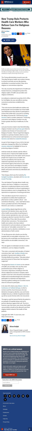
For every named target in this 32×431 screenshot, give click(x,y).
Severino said (5, 139)
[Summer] (16, 9)
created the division (21, 139)
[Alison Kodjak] (4, 328)
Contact (5, 415)
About (4, 406)
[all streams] (30, 429)
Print (28, 33)
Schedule (5, 409)
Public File (5, 418)
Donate (27, 2)
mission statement (7, 146)
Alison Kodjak (14, 326)
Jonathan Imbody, (19, 253)
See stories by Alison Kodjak (17, 335)
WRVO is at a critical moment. (12, 349)
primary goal (20, 129)
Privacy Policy (6, 422)
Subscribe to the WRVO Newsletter (12, 380)
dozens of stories (15, 264)
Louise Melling (5, 209)
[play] (2, 429)
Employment (6, 412)
